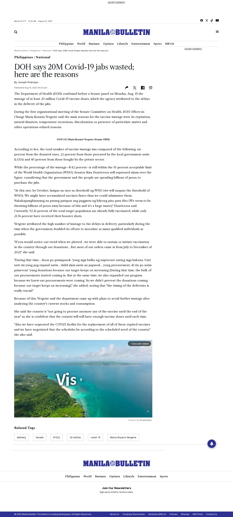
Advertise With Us (157, 514)
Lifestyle (122, 44)
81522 (56, 437)
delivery (21, 437)
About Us (114, 514)
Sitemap (185, 514)
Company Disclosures (134, 514)
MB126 (169, 44)
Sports (158, 44)
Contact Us (211, 514)
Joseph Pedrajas (28, 82)
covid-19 (95, 437)
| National (42, 57)
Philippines (66, 44)
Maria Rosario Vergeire (123, 437)
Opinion (108, 44)
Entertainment (140, 44)
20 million (75, 437)
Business (94, 44)
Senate (39, 437)
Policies (174, 514)
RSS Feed (198, 514)
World (81, 44)
